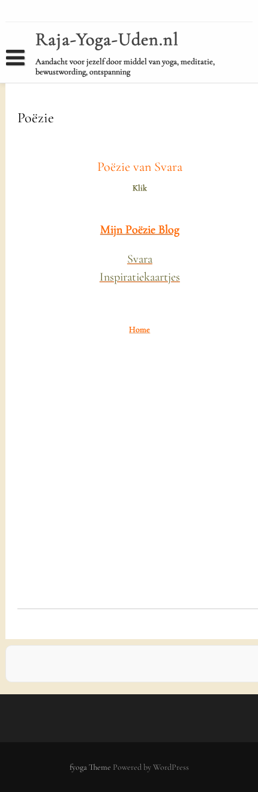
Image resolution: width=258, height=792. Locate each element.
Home (25, 79)
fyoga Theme (91, 767)
